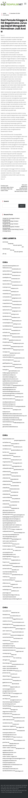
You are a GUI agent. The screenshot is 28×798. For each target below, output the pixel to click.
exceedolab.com (15, 330)
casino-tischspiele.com (9, 670)
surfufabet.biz (14, 492)
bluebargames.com (8, 624)
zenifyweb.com (19, 367)
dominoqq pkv (19, 787)
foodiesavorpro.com (18, 343)
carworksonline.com (8, 637)
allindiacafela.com (14, 743)
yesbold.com (12, 453)
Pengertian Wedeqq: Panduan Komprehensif (10, 221)
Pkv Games (6, 15)
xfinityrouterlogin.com (8, 758)
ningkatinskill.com (16, 560)
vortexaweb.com (7, 297)
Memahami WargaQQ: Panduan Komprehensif (11, 227)
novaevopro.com (16, 301)
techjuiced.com (7, 458)
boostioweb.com (16, 269)
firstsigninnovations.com (9, 627)
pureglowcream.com (16, 700)
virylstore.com (6, 640)
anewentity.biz (6, 695)
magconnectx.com (8, 408)
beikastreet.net (15, 612)
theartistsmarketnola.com (10, 729)
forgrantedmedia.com (18, 632)
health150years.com (8, 643)
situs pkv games (17, 245)
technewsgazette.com (9, 689)
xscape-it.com (6, 529)
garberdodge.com (20, 629)
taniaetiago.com (7, 589)
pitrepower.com (20, 748)
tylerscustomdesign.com (17, 635)
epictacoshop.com (8, 716)
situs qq (12, 250)
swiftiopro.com (17, 324)
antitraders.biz (6, 527)
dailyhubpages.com (8, 385)
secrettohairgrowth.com (9, 704)
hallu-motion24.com (8, 739)
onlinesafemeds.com (8, 468)
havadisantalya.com (8, 445)
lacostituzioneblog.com (9, 580)
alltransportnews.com (8, 510)
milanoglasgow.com (8, 736)
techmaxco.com (7, 329)
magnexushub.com (8, 462)
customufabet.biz (7, 497)
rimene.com (16, 724)
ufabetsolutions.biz (14, 489)
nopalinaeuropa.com (8, 599)
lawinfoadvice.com (8, 565)
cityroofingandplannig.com (10, 536)
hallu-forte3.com (17, 737)
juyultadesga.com (16, 539)
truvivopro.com (7, 287)
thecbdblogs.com (7, 766)
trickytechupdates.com (9, 762)
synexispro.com (17, 409)
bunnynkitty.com (18, 706)
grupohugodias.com (8, 556)
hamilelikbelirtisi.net (8, 326)
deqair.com (16, 557)
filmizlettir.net (6, 614)
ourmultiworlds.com (15, 616)
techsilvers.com (7, 559)
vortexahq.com (7, 290)
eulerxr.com (17, 361)
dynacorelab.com (7, 284)
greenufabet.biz (16, 482)
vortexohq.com (7, 345)
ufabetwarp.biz (7, 471)
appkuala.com (14, 696)
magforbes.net (19, 651)
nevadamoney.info (8, 723)
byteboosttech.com (16, 460)
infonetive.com (16, 714)
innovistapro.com (7, 319)
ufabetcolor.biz (7, 484)
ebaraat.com (16, 456)
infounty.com (15, 544)
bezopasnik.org (7, 708)
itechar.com (6, 452)
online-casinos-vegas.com (10, 756)
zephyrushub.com (7, 271)
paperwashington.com (9, 395)
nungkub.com (14, 584)
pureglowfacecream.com (9, 691)
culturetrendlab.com (8, 357)
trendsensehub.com (19, 358)
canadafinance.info (19, 721)
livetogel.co (6, 369)
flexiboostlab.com (16, 321)
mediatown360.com (8, 750)
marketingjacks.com (19, 758)
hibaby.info (20, 393)
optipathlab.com (16, 272)
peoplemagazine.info (19, 440)
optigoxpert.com (16, 311)
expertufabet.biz (7, 475)
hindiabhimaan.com (8, 764)
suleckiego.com (19, 771)
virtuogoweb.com (17, 463)
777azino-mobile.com (16, 529)
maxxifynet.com (7, 280)
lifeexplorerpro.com (18, 350)
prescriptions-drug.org (9, 646)
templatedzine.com (14, 563)
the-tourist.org (17, 658)
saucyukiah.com (7, 611)
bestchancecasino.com (9, 399)
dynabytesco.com (15, 333)
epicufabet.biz (6, 500)
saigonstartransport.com (9, 711)
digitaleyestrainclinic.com (9, 752)
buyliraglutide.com (17, 466)
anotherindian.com (8, 586)
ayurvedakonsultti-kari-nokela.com (12, 525)
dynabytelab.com (7, 274)
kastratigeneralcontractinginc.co (11, 519)
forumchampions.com (18, 622)
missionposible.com (8, 754)
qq (25, 787)
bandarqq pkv (6, 249)
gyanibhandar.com (19, 469)
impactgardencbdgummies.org (11, 595)
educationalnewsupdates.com (11, 266)
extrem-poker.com (8, 549)
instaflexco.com (16, 317)
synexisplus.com (7, 277)
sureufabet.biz (14, 495)
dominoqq (5, 242)
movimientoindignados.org (10, 572)
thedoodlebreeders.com (9, 554)
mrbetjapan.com (17, 693)
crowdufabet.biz (7, 507)
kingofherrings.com (8, 693)
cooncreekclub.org (8, 618)
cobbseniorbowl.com (8, 531)
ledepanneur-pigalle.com (9, 726)
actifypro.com (15, 314)
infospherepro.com (8, 342)
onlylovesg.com (17, 381)
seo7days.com (6, 698)
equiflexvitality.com (8, 381)
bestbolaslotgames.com (9, 389)
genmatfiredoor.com (14, 371)
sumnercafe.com (7, 568)
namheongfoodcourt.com (9, 734)
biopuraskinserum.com (19, 717)
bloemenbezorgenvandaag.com (11, 702)
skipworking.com (7, 676)
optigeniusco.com (16, 298)
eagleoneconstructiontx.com (10, 379)
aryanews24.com (15, 527)
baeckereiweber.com (8, 439)
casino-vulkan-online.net (9, 747)
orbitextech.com (17, 364)
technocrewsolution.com (9, 648)
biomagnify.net (18, 599)
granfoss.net (6, 742)
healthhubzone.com (8, 455)
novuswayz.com (7, 313)
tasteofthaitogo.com (8, 706)
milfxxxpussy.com (7, 574)
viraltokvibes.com (20, 648)
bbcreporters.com (8, 514)
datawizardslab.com (17, 337)
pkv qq (4, 253)
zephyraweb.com (15, 295)
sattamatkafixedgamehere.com (11, 391)
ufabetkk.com (6, 686)
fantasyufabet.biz (16, 476)
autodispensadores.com (9, 402)
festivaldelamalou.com (19, 625)
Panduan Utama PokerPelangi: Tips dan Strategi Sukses (13, 230)
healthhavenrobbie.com (9, 375)
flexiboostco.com (7, 268)
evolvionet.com (16, 275)
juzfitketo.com (15, 591)
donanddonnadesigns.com (10, 377)
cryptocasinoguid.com (19, 515)
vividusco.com (14, 288)
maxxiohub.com (7, 293)
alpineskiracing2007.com (9, 745)
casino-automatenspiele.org (10, 668)
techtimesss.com (18, 638)
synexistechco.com (17, 285)
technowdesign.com (19, 532)
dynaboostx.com (7, 316)
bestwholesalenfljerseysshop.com (12, 521)
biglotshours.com (7, 465)
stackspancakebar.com (9, 732)
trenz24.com (13, 674)
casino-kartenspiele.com (9, 666)
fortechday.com (7, 424)
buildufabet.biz (15, 508)
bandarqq (10, 243)
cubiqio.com (6, 339)
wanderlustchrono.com (9, 355)
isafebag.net (13, 661)
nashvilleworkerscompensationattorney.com (15, 416)
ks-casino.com (17, 550)
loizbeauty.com (16, 677)
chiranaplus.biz (21, 730)
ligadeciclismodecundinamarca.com (12, 413)
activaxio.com (6, 332)
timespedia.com (17, 680)
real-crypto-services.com (10, 541)
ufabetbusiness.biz (7, 481)
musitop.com (6, 576)
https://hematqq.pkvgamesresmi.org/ (11, 792)
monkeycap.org (7, 653)
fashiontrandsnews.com (9, 512)
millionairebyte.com (19, 422)
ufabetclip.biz (14, 473)
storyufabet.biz (16, 498)
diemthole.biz (15, 684)
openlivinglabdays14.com (9, 523)
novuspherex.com (7, 300)
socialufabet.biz (7, 491)
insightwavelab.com (8, 348)
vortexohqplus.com (8, 323)
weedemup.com (19, 397)
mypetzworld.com (7, 543)
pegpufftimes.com (18, 619)
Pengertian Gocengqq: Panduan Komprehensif (11, 219)
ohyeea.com (18, 581)
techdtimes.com (17, 447)
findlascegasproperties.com (10, 373)
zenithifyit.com (15, 291)
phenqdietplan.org (17, 566)
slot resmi (6, 785)
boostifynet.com (7, 306)
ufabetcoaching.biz (17, 420)
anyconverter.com (8, 679)
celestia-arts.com (7, 621)
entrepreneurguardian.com (10, 393)
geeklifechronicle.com (15, 340)
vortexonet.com (15, 278)
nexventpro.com (15, 308)
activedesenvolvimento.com (10, 383)
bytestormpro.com (15, 353)
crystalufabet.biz (14, 502)
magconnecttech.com (9, 366)
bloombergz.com (7, 663)
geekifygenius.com (8, 363)
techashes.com (7, 442)
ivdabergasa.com (7, 538)
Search (6, 201)
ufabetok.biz (6, 504)
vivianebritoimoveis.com (9, 650)
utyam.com (13, 578)
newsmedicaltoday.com (9, 406)
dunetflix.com (15, 570)
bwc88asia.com (19, 547)
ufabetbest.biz (6, 494)
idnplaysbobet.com (18, 385)
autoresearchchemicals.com (10, 768)
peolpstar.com (7, 634)
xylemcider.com (17, 587)
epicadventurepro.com (17, 346)
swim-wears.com (7, 631)
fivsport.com (6, 562)
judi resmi (12, 785)
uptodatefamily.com (17, 574)
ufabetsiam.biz (6, 478)
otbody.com (18, 671)
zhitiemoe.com (6, 583)
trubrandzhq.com (17, 304)
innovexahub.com (16, 282)
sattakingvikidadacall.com (10, 387)
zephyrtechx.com (7, 310)
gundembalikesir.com (17, 450)
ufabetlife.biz (6, 487)
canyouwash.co (15, 443)
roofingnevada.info (20, 406)
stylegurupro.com (7, 335)
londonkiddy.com (7, 420)
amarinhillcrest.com (8, 656)
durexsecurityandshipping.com (11, 534)
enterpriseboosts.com (18, 664)
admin (4, 13)
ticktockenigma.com (8, 360)
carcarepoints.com (8, 552)
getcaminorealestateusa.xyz (10, 426)
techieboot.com (7, 449)
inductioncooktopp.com (9, 404)
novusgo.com (6, 352)
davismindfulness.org (8, 422)
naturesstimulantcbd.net (9, 597)
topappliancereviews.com (10, 760)
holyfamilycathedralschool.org (11, 418)
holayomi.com (6, 411)
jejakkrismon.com (7, 682)
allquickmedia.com (15, 687)
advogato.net (6, 660)
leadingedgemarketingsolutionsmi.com (13, 517)
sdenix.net (13, 654)
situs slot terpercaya (12, 789)
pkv (23, 247)
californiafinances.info (8, 720)
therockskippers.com (19, 740)
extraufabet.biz (15, 485)
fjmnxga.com (14, 709)
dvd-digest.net (20, 727)
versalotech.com (17, 327)
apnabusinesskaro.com (9, 770)
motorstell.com (14, 641)
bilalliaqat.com (19, 400)
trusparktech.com (7, 303)
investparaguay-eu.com (9, 546)
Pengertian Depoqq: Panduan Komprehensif (10, 224)
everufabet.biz (13, 505)
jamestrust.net (6, 673)
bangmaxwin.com (7, 713)
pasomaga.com (7, 593)
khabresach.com (17, 764)
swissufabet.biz (14, 479)
